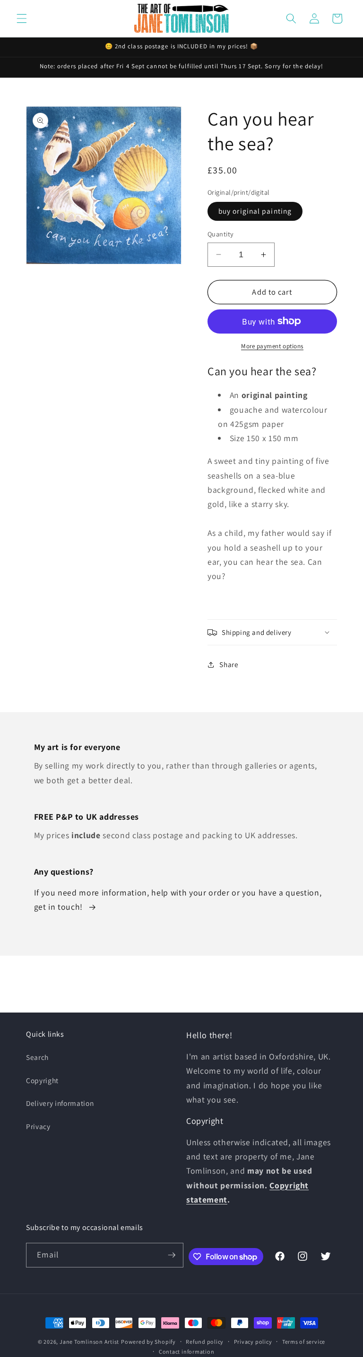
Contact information (187, 1351)
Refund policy (205, 1341)
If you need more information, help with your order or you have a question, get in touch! (178, 899)
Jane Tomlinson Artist (89, 1341)
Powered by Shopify (148, 1341)
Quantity (220, 233)
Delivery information (60, 1103)
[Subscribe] (171, 1255)
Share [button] (228, 664)
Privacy (38, 1126)
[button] (21, 18)
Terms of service (303, 1341)
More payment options (272, 346)
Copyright (42, 1080)
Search (37, 1057)
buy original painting (255, 211)
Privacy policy (253, 1341)
